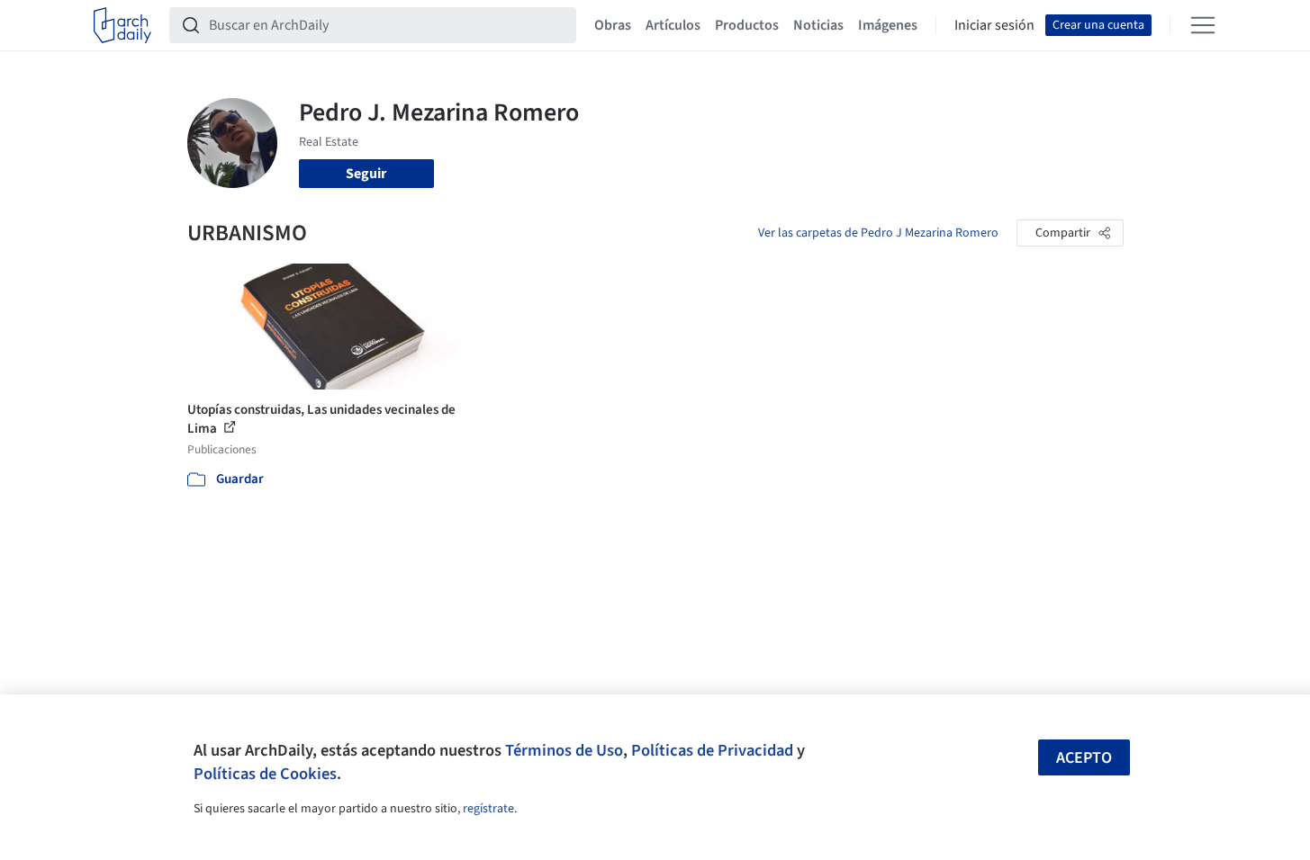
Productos (747, 25)
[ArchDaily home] (122, 25)
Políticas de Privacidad (712, 750)
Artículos (673, 25)
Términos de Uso (564, 750)
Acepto (1084, 758)
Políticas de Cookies (265, 773)
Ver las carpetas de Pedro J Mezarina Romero (878, 233)
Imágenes (887, 25)
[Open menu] (1202, 25)
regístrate (488, 809)
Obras (612, 25)
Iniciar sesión (994, 25)
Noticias (818, 25)
